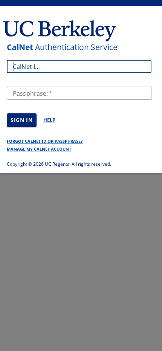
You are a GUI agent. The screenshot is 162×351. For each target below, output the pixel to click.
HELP (49, 119)
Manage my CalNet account (39, 149)
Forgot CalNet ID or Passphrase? (45, 141)
